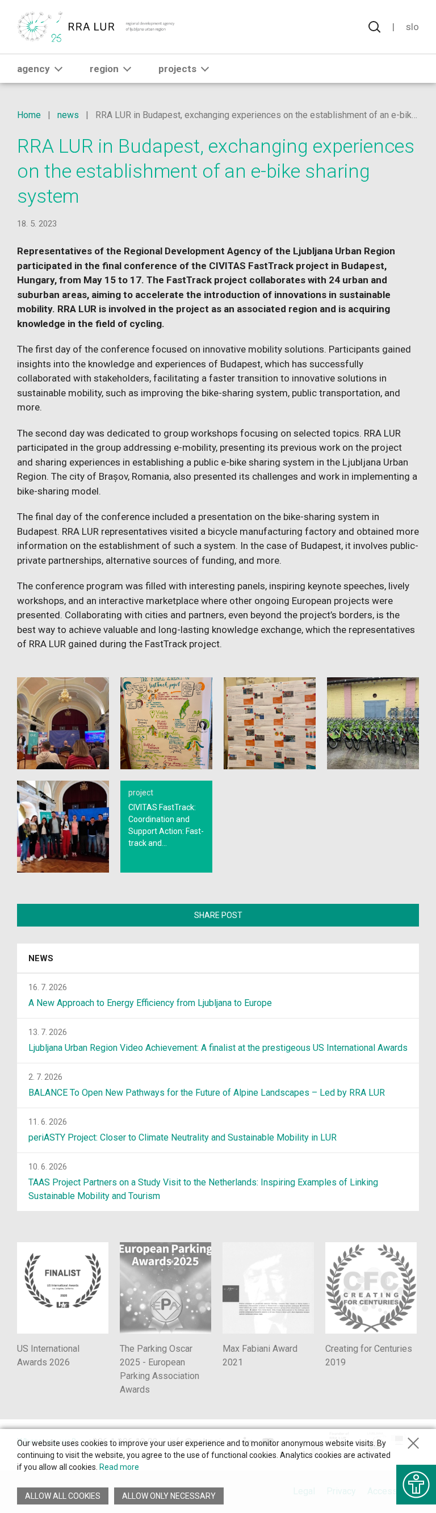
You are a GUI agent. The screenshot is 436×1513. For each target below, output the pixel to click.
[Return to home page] (96, 26)
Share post (218, 915)
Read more (119, 1467)
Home (29, 115)
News (40, 958)
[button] (58, 69)
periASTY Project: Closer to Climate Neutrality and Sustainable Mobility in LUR (182, 1137)
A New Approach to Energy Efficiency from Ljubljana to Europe (150, 1003)
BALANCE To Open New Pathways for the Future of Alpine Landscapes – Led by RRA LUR (206, 1092)
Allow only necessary (169, 1496)
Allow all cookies (62, 1496)
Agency (33, 68)
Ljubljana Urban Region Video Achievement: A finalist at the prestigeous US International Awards (218, 1047)
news (68, 115)
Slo (412, 26)
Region (104, 68)
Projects (177, 68)
